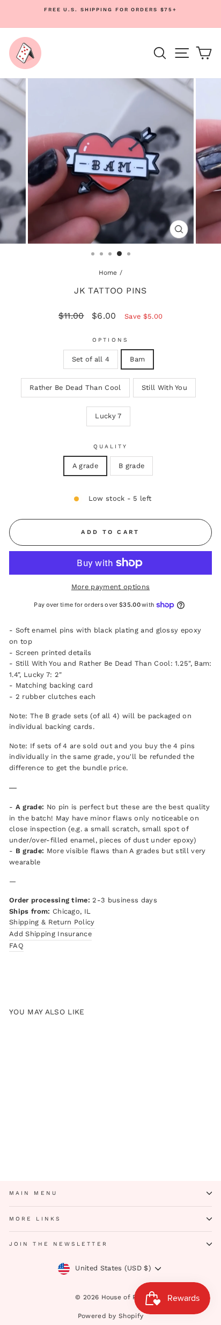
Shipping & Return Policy (52, 922)
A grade (85, 466)
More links (35, 1218)
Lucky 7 (108, 416)
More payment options (110, 587)
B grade (131, 466)
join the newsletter (58, 1243)
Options (110, 339)
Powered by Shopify (111, 1316)
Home (108, 272)
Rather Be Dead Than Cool (75, 387)
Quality (110, 446)
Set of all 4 (91, 359)
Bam (137, 359)
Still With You (165, 387)
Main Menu (33, 1193)
